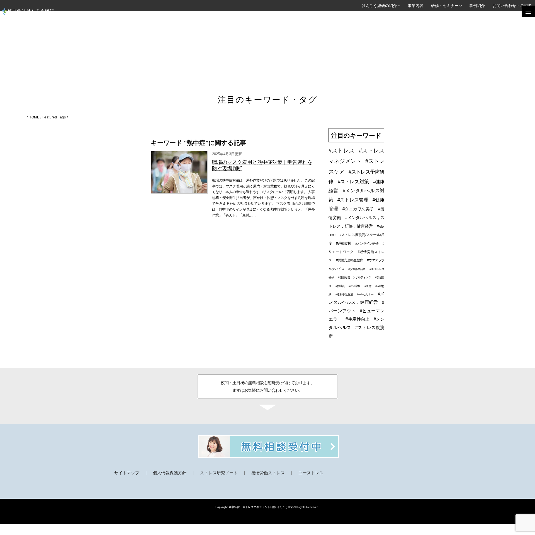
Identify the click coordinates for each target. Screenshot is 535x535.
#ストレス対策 (353, 181)
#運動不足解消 (344, 294)
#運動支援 (343, 243)
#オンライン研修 (366, 243)
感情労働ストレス (268, 472)
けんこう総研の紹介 (379, 5)
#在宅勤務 (354, 286)
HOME (34, 117)
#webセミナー (365, 294)
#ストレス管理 (352, 200)
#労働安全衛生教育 (349, 260)
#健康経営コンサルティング (354, 277)
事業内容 (415, 5)
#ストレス (341, 150)
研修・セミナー (444, 5)
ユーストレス (311, 472)
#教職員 (340, 286)
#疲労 (367, 286)
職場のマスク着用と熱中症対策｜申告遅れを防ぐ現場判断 (262, 165)
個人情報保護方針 (169, 472)
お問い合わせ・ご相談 (512, 5)
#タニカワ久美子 (358, 208)
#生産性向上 (357, 319)
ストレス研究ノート (219, 472)
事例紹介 (477, 5)
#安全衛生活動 (356, 269)
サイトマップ (126, 472)
